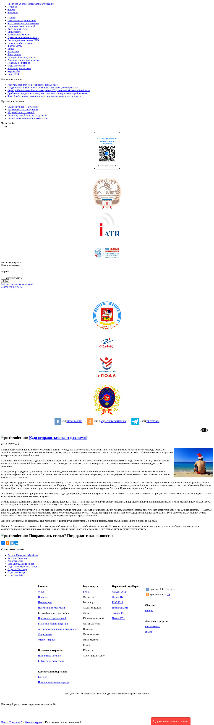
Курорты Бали (15, 561)
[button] (171, 721)
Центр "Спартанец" (11, 722)
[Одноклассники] (7, 543)
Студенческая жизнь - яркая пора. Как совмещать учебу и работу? (43, 87)
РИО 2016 (117, 602)
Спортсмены (45, 634)
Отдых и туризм (46, 639)
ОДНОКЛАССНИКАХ (113, 421)
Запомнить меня (13, 278)
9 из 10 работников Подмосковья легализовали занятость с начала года (45, 96)
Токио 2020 (118, 613)
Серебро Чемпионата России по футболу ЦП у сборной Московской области (49, 90)
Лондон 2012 (119, 591)
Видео (148, 631)
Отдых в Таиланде (17, 569)
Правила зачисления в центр (53, 682)
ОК (168, 594)
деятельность (69, 629)
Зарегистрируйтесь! (11, 287)
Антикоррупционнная (50, 629)
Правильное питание (49, 655)
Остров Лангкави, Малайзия (23, 555)
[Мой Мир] (16, 543)
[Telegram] (12, 543)
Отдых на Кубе (16, 575)
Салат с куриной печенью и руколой (27, 115)
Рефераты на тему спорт (51, 661)
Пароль (5, 271)
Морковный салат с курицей (23, 109)
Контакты (43, 677)
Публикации (45, 602)
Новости (42, 597)
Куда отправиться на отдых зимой (58, 438)
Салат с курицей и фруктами (23, 106)
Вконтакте (170, 589)
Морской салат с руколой (21, 112)
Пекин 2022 (118, 618)
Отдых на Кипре (16, 572)
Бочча (86, 591)
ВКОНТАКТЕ (74, 421)
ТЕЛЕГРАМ (152, 421)
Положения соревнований (52, 607)
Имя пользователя (11, 265)
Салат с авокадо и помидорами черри (28, 118)
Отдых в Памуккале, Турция (23, 566)
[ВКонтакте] (3, 543)
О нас (41, 591)
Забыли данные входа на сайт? (17, 284)
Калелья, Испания (17, 558)
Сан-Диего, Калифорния (21, 563)
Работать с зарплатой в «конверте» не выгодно (33, 84)
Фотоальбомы (152, 626)
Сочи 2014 (117, 597)
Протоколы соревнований (52, 618)
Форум (149, 610)
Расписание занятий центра (53, 623)
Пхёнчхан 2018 (120, 607)
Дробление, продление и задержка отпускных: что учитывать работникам (47, 93)
